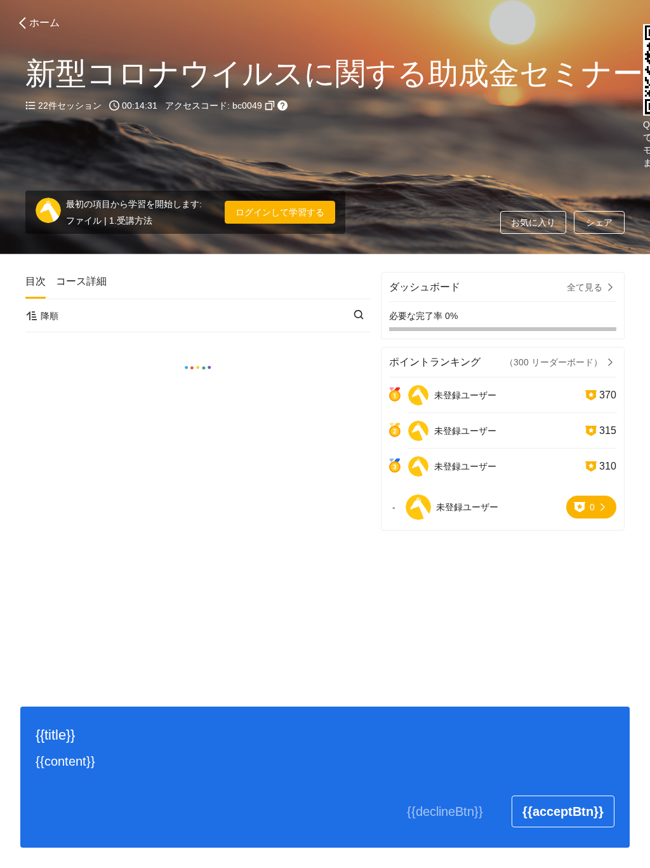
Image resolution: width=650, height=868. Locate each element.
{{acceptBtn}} (563, 811)
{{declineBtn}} (445, 811)
